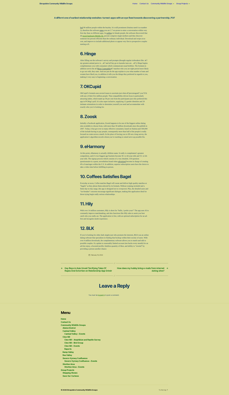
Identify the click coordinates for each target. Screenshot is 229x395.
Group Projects (182, 4)
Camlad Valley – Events (74, 334)
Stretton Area (69, 364)
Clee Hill (66, 337)
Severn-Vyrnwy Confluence (75, 358)
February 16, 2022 (97, 255)
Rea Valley (67, 355)
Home (134, 4)
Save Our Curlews (71, 376)
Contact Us (144, 4)
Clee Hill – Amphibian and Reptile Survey (82, 340)
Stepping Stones (70, 373)
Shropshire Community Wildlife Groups (55, 4)
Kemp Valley (68, 352)
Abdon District (69, 328)
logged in (101, 295)
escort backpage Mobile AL (93, 36)
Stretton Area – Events (74, 367)
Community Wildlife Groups (161, 4)
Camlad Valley (69, 331)
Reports (68, 349)
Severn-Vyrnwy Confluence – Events (80, 361)
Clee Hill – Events (72, 346)
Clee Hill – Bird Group (73, 343)
